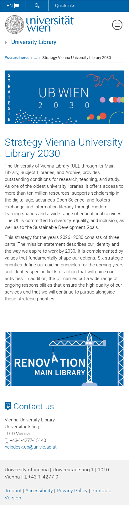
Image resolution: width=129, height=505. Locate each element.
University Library (33, 42)
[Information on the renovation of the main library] (64, 359)
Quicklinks (65, 5)
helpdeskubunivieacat (31, 447)
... (35, 57)
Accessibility (39, 490)
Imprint (14, 490)
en (10, 5)
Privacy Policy (72, 490)
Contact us (32, 406)
